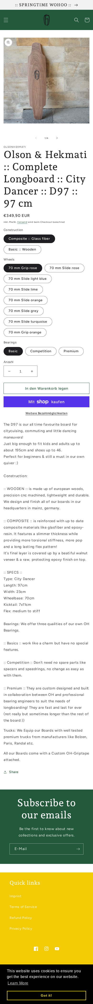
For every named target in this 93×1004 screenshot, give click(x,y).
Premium (71, 351)
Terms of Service (23, 907)
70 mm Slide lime (23, 289)
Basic (13, 351)
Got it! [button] (46, 995)
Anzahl (8, 362)
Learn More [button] (18, 983)
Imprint (15, 896)
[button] (6, 20)
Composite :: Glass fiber (29, 239)
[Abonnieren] (78, 849)
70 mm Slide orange (26, 300)
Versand (22, 222)
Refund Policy (21, 918)
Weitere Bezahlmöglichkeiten (47, 413)
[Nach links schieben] (36, 138)
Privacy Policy (21, 929)
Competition (41, 351)
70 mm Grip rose (23, 268)
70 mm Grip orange (25, 332)
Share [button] (14, 772)
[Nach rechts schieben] (57, 138)
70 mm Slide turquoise (28, 322)
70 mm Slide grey (24, 311)
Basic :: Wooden (22, 249)
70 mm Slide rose (64, 268)
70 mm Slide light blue (28, 279)
